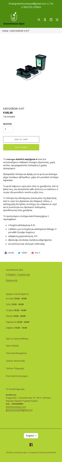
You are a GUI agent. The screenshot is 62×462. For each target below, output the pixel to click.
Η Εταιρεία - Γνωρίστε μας (18, 274)
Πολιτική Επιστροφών (17, 375)
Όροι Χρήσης (12, 345)
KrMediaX (52, 452)
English (30, 435)
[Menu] (57, 19)
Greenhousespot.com (16, 406)
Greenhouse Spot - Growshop (25, 452)
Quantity (7, 123)
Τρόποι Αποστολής (15, 360)
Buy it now (21, 147)
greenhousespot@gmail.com (19, 410)
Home (5, 30)
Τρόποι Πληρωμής (15, 368)
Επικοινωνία (11, 280)
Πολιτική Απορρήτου (16, 353)
